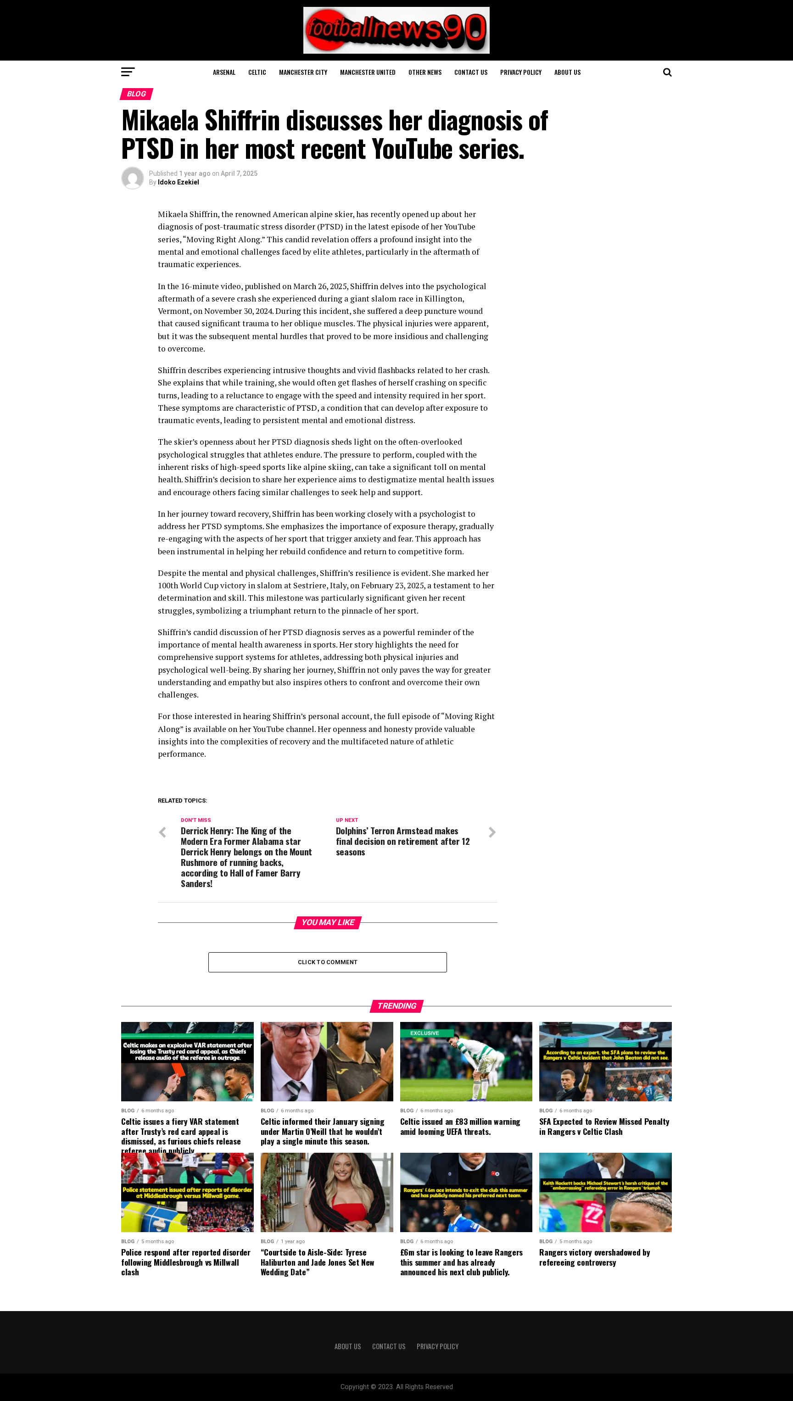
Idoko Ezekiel (178, 182)
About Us (567, 72)
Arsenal (224, 72)
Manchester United (368, 72)
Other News (424, 72)
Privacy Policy (521, 72)
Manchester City (303, 72)
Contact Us (470, 72)
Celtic (257, 72)
